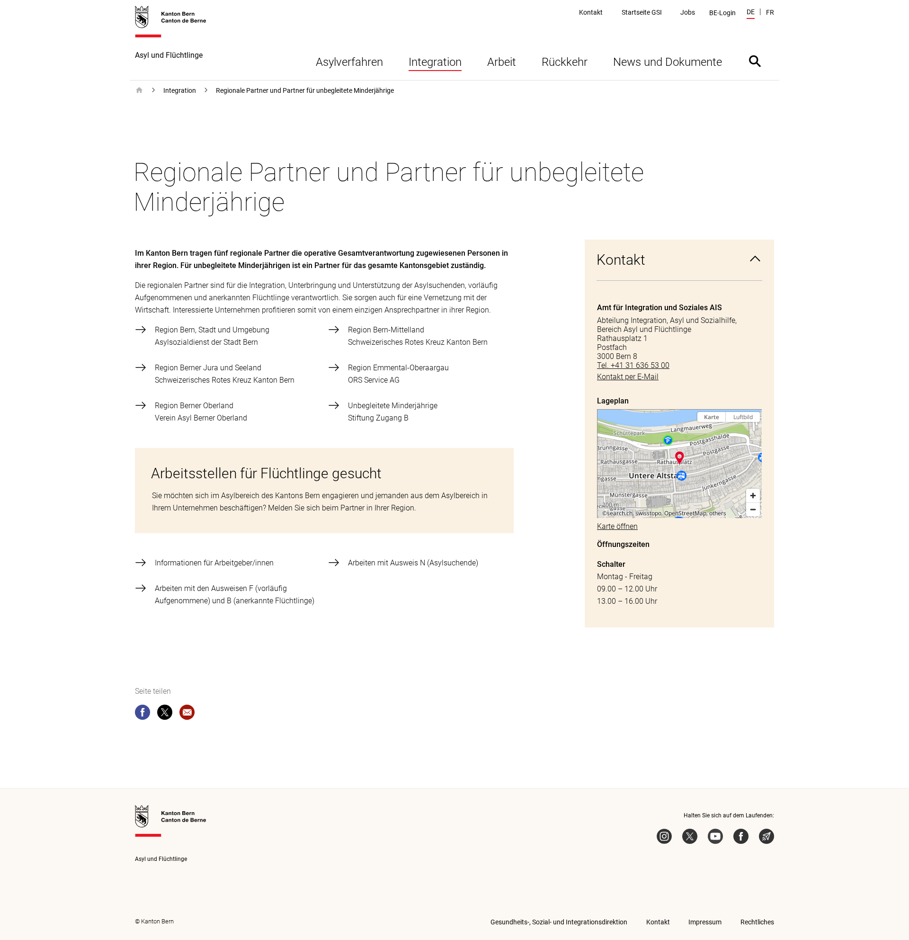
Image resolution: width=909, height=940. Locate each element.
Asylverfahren (349, 62)
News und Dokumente (667, 62)
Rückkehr (565, 62)
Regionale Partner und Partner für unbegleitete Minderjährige (305, 90)
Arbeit (501, 62)
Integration (435, 62)
